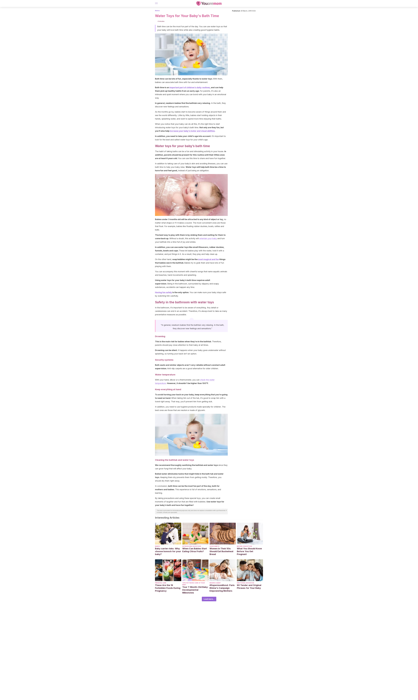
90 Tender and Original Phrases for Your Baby (249, 586)
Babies (157, 10)
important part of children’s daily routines (190, 87)
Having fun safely (163, 292)
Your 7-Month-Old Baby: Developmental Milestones (195, 590)
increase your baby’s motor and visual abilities (192, 131)
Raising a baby (215, 583)
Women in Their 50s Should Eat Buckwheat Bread (221, 551)
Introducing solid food (191, 546)
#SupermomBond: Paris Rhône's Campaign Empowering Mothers (222, 588)
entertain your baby (208, 238)
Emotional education (245, 583)
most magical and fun (208, 259)
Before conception (244, 546)
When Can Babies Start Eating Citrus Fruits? (194, 550)
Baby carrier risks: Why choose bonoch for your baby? (168, 551)
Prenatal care (160, 583)
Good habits (214, 546)
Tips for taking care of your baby (193, 584)
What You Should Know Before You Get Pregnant (249, 551)
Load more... (209, 599)
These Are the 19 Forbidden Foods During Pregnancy (167, 588)
